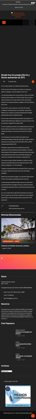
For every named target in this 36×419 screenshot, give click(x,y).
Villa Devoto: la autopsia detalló (24, 357)
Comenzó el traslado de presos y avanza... (15, 246)
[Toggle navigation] (4, 22)
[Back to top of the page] (32, 416)
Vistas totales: (8, 381)
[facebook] (27, 22)
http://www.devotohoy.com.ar (16, 208)
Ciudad (17, 241)
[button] (32, 3)
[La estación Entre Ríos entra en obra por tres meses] (7, 345)
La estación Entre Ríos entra (23, 345)
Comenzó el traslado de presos (24, 333)
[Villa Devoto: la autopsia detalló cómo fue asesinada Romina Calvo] (7, 357)
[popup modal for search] (32, 22)
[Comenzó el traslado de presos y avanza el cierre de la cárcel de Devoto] (7, 333)
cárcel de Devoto (8, 241)
